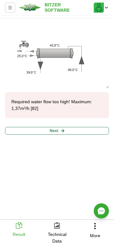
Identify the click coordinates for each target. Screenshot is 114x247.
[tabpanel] (57, 119)
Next (54, 131)
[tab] (19, 230)
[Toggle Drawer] (10, 8)
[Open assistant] (101, 210)
